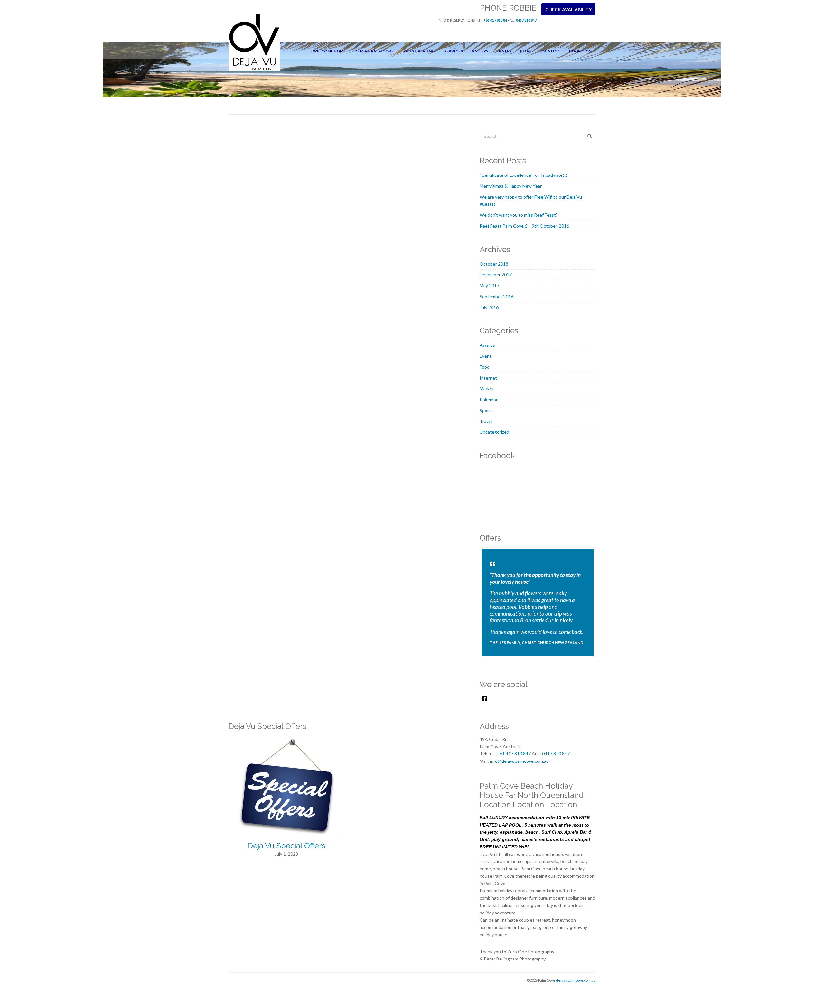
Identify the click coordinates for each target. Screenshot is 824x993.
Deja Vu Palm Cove (374, 51)
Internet (488, 378)
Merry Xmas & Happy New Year (511, 186)
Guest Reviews (419, 51)
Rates (505, 51)
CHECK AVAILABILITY (568, 9)
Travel (486, 421)
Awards (487, 345)
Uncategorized (494, 432)
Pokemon (489, 399)
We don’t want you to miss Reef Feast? (519, 215)
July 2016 (489, 307)
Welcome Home (329, 51)
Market (487, 388)
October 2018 (494, 264)
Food (485, 367)
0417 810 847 (526, 20)
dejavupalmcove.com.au (575, 980)
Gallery (480, 51)
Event (486, 356)
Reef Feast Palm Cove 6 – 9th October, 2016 (524, 226)
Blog (525, 51)
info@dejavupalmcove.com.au (519, 761)
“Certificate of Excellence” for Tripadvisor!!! (523, 175)
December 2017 (496, 274)
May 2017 (489, 285)
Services (453, 51)
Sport (485, 410)
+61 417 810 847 (496, 20)
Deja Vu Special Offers (286, 845)
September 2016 (496, 296)
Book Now (580, 51)
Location (549, 51)
